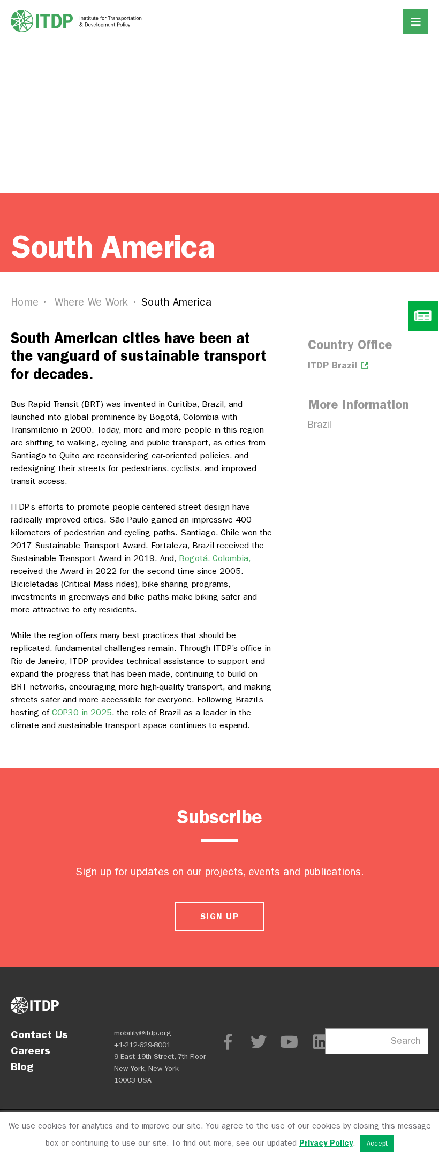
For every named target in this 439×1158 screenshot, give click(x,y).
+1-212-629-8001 (142, 1044)
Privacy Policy (326, 1143)
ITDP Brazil (334, 365)
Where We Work (91, 302)
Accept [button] (377, 1143)
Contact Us (39, 1034)
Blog (22, 1066)
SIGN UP (219, 916)
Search (405, 1041)
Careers (30, 1050)
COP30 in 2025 (82, 712)
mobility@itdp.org (142, 1033)
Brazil (319, 424)
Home (25, 302)
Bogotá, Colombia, (215, 558)
